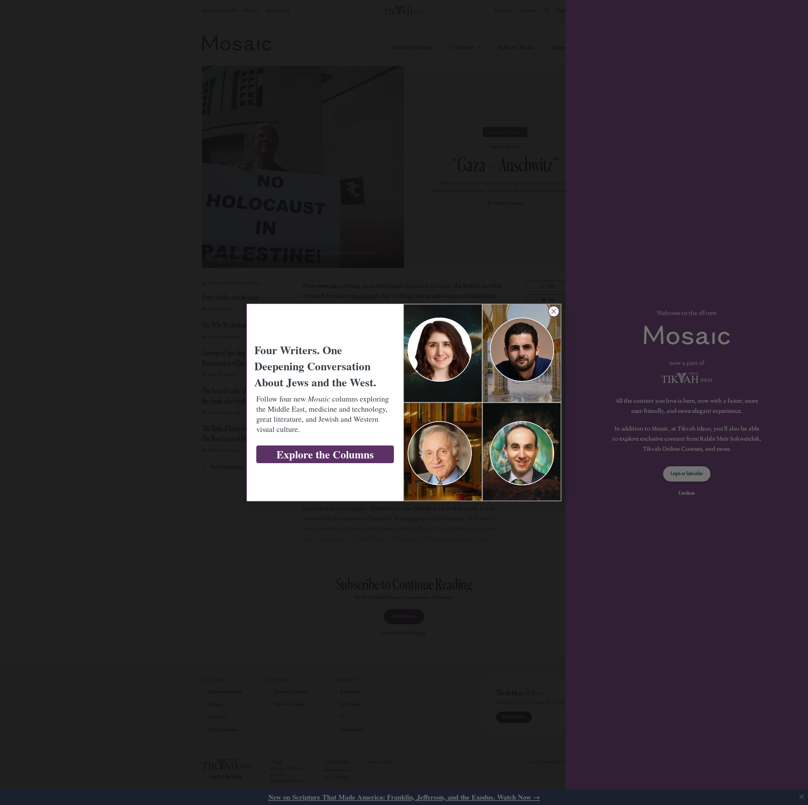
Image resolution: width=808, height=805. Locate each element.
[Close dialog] (553, 311)
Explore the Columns (325, 454)
